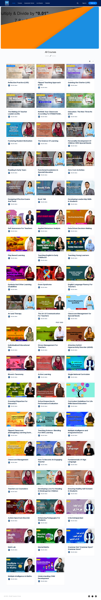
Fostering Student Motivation (20, 141)
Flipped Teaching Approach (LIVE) (49, 83)
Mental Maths (43, 547)
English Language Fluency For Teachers (80, 285)
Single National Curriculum (79, 374)
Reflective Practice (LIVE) (18, 82)
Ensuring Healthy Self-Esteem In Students (80, 490)
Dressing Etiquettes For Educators (18, 402)
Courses (20, 3)
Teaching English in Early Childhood (48, 256)
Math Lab (12, 547)
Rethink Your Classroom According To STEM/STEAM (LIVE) (49, 113)
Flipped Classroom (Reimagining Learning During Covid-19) (20, 431)
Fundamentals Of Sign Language (77, 461)
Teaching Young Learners (78, 255)
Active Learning (44, 374)
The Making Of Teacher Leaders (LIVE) (17, 113)
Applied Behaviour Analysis (49, 228)
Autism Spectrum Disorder (19, 518)
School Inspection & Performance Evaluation (48, 402)
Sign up (93, 3)
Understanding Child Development (46, 577)
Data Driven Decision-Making (80, 228)
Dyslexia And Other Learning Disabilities (19, 285)
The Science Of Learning (48, 141)
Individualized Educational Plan (19, 346)
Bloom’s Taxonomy (15, 374)
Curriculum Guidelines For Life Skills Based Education (80, 402)
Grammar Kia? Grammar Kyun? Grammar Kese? (80, 548)
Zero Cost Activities (76, 170)
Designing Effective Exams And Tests (19, 200)
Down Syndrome (45, 284)
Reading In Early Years (17, 170)
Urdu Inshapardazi (75, 518)
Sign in (84, 3)
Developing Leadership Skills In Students (80, 200)
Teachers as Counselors (18, 489)
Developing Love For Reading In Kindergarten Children (50, 490)
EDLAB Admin (14, 85)
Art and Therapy (14, 314)
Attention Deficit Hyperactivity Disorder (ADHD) (80, 346)
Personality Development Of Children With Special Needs (79, 142)
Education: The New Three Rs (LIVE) (80, 113)
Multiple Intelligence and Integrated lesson (78, 431)
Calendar (47, 3)
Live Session (40, 3)
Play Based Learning (16, 255)
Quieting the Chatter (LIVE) (79, 82)
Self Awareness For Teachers (20, 228)
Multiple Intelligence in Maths (20, 576)
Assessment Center (29, 3)
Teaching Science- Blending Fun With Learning (49, 431)
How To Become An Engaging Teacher (50, 461)
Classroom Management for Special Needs (79, 315)
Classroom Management (18, 460)
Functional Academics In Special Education (48, 171)
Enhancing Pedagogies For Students (49, 519)
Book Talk (42, 199)
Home (13, 3)
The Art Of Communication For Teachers (49, 315)
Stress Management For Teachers (48, 346)
